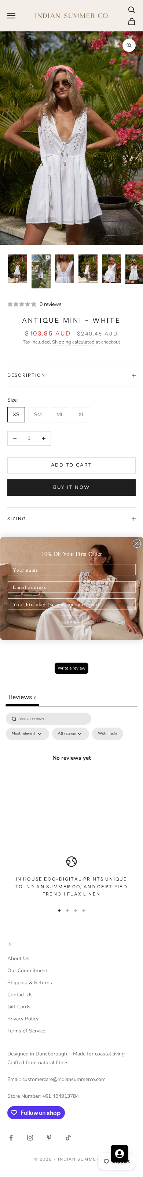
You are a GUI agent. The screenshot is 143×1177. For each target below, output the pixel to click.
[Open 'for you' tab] (119, 1153)
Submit (71, 621)
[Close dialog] (136, 543)
